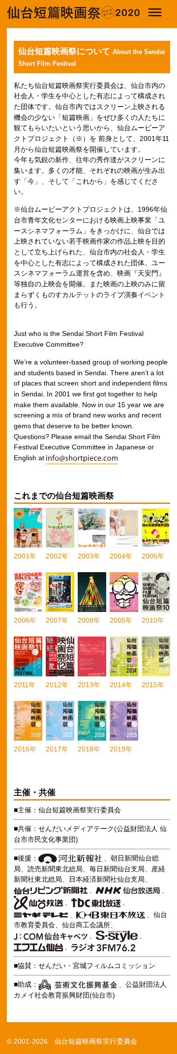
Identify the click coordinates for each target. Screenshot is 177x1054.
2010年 (153, 620)
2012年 (57, 685)
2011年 (24, 685)
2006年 (25, 620)
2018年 (89, 749)
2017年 (57, 749)
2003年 (89, 556)
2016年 (25, 749)
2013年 (89, 685)
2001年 (25, 556)
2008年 (89, 620)
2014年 (121, 685)
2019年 (121, 749)
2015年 (153, 685)
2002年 (57, 556)
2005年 (153, 556)
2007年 (57, 620)
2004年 (121, 556)
